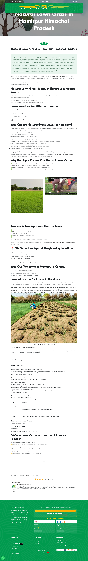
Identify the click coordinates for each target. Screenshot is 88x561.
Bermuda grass (14, 282)
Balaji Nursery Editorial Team (31, 475)
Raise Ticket (14, 541)
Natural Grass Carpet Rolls (18, 82)
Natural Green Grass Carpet (57, 76)
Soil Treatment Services (40, 548)
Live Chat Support (16, 543)
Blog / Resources (15, 553)
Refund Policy (15, 548)
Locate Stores (37, 543)
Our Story (37, 541)
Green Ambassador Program (41, 552)
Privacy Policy (15, 546)
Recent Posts (17, 482)
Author (12, 482)
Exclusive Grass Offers (55, 513)
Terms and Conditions (16, 550)
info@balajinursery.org (61, 542)
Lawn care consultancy (39, 545)
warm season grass (57, 282)
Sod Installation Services (40, 550)
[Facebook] (13, 491)
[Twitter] (14, 491)
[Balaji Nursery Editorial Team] (14, 486)
